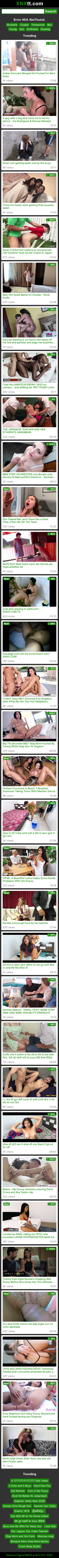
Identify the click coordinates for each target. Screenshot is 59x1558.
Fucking (45, 29)
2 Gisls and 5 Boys (20, 1485)
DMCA (28, 1555)
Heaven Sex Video (45, 1506)
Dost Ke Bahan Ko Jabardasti (29, 1495)
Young (13, 29)
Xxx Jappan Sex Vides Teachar (29, 1531)
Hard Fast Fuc (42, 1485)
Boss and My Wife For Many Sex (22, 1526)
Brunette (12, 24)
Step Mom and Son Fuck (20, 1536)
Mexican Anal (45, 1536)
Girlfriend (32, 29)
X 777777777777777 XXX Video (29, 1480)
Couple (24, 24)
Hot (22, 29)
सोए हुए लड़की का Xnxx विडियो (29, 1521)
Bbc (49, 24)
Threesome (38, 24)
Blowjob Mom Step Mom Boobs (29, 1541)
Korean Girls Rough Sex (17, 1506)
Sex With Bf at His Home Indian (29, 1516)
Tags (19, 1555)
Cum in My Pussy (38, 1490)
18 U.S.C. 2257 (44, 1555)
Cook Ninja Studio (29, 1546)
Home (10, 1555)
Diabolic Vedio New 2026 (29, 1501)
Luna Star (50, 1526)
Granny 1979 (21, 1511)
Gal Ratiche (18, 1490)
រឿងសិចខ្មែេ (38, 1511)
